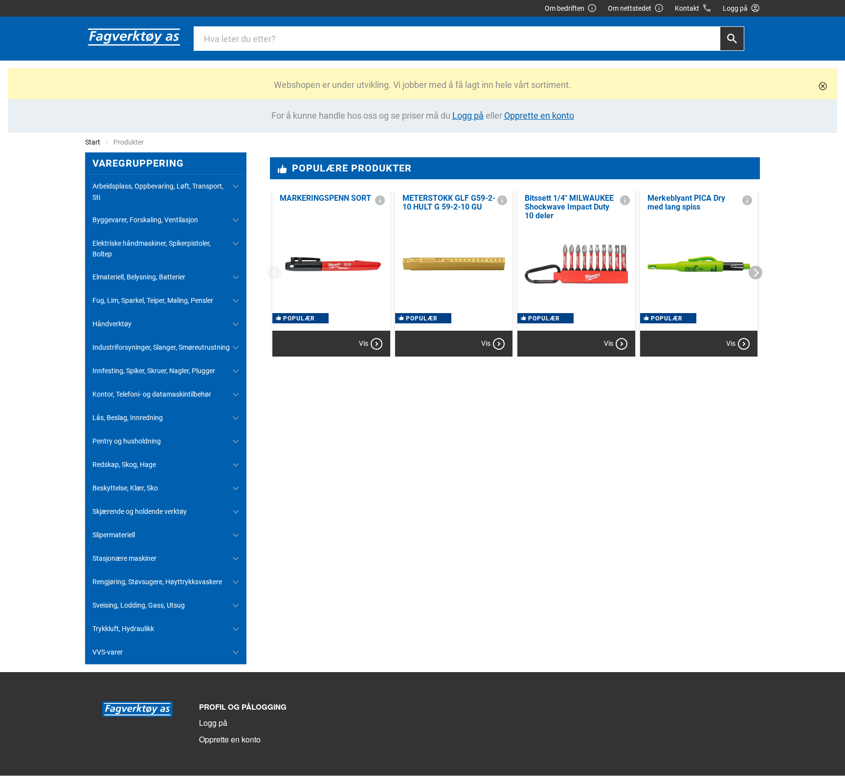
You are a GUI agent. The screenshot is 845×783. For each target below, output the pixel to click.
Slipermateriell (113, 535)
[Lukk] (822, 86)
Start (92, 142)
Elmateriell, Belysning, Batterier (138, 277)
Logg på (213, 722)
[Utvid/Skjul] (236, 186)
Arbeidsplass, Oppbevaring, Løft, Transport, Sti (157, 191)
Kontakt (687, 8)
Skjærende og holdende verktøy (139, 511)
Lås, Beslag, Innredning (127, 418)
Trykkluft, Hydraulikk (123, 629)
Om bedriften (564, 8)
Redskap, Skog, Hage (124, 464)
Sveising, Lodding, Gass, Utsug (138, 605)
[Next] (755, 272)
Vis (363, 343)
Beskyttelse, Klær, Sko (125, 488)
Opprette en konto (230, 739)
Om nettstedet (629, 8)
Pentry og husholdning (126, 441)
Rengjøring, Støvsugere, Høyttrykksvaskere (157, 582)
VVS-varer (107, 652)
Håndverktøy (112, 324)
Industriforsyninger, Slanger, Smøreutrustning (161, 347)
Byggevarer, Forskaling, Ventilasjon (145, 220)
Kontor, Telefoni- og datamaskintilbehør (151, 394)
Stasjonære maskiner (124, 558)
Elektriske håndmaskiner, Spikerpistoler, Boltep (151, 248)
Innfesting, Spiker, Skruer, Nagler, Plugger (153, 371)
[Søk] (732, 38)
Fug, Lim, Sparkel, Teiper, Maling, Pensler (152, 300)
